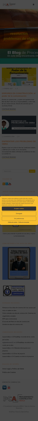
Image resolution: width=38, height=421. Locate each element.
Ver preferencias (19, 218)
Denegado (19, 213)
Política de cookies (12, 222)
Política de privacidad (23, 222)
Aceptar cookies (19, 208)
